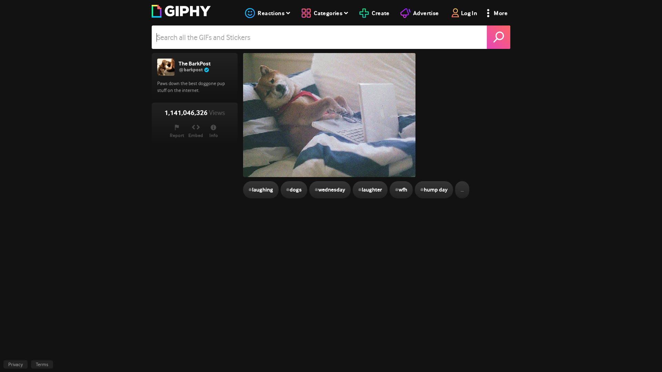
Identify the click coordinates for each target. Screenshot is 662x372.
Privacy (15, 364)
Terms (42, 364)
